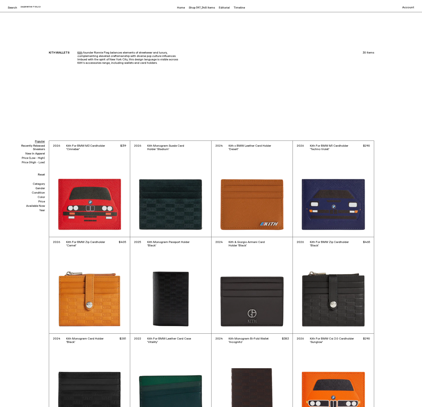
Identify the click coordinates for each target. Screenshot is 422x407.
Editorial (224, 7)
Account (408, 7)
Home (181, 7)
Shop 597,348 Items (202, 7)
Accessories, (20, 396)
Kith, (8, 396)
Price (41, 201)
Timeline (239, 7)
